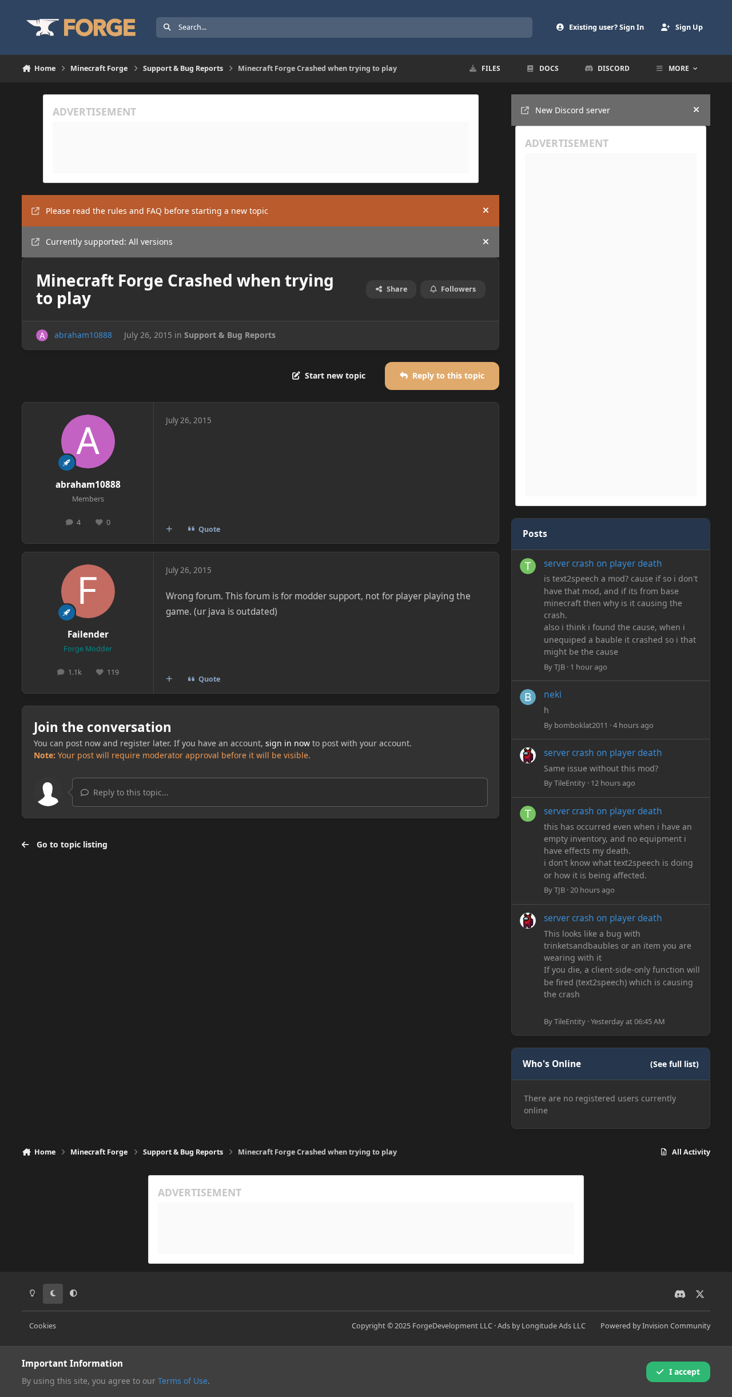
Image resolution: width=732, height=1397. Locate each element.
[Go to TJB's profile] (528, 566)
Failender (88, 634)
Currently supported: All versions (109, 241)
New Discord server (572, 110)
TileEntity (570, 783)
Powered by (655, 1326)
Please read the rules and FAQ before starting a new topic (157, 210)
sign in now (287, 743)
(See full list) (674, 1063)
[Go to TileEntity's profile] (528, 755)
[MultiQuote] (169, 529)
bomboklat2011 (581, 725)
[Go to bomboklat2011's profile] (528, 697)
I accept (684, 1371)
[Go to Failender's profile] (88, 591)
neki (553, 694)
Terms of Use (183, 1380)
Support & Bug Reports (230, 334)
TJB (559, 667)
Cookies (42, 1326)
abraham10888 (83, 334)
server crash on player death (603, 564)
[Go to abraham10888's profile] (42, 335)
